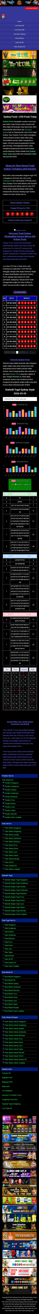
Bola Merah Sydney (11, 984)
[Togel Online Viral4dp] (19, 109)
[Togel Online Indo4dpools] (19, 1209)
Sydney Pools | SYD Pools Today (20, 116)
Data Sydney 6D (10, 963)
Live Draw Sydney (19, 34)
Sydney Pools (8, 122)
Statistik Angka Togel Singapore (16, 880)
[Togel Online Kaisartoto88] (19, 1200)
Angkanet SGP (7, 1078)
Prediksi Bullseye (10, 797)
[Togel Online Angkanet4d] (19, 1263)
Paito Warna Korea (11, 848)
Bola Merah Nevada (11, 1008)
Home (19, 21)
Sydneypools (7, 181)
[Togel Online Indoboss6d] (19, 1129)
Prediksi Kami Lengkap (12, 817)
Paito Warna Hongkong (12, 831)
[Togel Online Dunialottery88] (19, 1236)
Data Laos (8, 949)
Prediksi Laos (9, 807)
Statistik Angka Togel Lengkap (15, 914)
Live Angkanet (7, 1091)
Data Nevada (9, 956)
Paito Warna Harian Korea (13, 1042)
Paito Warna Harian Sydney (14, 1028)
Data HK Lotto (32, 1308)
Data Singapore (10, 925)
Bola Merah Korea (10, 997)
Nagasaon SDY (7, 1082)
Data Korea (8, 945)
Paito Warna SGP (29, 1302)
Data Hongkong (10, 928)
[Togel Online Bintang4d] (19, 1174)
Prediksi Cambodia (11, 793)
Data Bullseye (9, 939)
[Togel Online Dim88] (19, 64)
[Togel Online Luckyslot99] (19, 1218)
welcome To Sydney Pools (11, 1095)
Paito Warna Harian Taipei (13, 1049)
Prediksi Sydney (10, 790)
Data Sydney (9, 932)
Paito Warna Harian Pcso (13, 1039)
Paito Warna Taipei (11, 855)
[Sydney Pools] (20, 230)
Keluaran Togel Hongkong (11, 1104)
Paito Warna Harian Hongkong (15, 1025)
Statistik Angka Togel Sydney (15, 887)
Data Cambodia (10, 935)
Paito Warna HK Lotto (21, 1308)
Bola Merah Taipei (11, 1004)
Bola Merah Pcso (10, 994)
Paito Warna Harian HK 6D (13, 1056)
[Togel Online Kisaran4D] (19, 82)
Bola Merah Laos (10, 1001)
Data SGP (8, 1304)
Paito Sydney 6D (19, 47)
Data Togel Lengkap (11, 966)
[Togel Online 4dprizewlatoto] (19, 1192)
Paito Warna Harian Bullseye (14, 1035)
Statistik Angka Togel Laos (14, 904)
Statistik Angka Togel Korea (14, 900)
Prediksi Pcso (9, 800)
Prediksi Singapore (11, 783)
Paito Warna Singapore (12, 828)
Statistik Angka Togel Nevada (15, 911)
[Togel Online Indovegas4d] (19, 1290)
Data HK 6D (8, 959)
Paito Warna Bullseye (12, 842)
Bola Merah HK (9, 980)
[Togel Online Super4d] (19, 73)
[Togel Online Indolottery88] (19, 1254)
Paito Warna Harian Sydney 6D (15, 1059)
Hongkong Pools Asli (9, 1100)
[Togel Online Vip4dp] (19, 1227)
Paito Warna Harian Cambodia (15, 1032)
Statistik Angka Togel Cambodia (16, 890)
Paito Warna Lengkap (12, 869)
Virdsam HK (6, 1073)
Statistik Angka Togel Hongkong (16, 883)
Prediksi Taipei (9, 810)
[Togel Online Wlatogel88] (19, 1183)
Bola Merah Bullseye (12, 990)
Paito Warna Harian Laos (13, 1046)
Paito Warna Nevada (11, 859)
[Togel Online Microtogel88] (19, 1120)
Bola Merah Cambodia (12, 987)
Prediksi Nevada (10, 814)
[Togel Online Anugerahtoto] (19, 1245)
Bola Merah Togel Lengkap (14, 1011)
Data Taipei (8, 952)
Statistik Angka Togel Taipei (14, 907)
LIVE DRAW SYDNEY (32, 8)
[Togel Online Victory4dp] (19, 1138)
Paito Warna (19, 38)
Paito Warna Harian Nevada (14, 1053)
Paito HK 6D (19, 42)
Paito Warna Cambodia (12, 838)
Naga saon (6, 1086)
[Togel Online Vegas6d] (19, 1156)
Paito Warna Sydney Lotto (26, 1310)
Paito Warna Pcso (11, 845)
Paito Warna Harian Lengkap (14, 1063)
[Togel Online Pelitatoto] (19, 100)
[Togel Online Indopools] (19, 1272)
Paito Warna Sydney (11, 835)
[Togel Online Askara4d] (19, 1165)
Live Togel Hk (7, 1108)
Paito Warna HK (7, 780)
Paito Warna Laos (10, 852)
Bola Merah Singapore (12, 977)
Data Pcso (8, 942)
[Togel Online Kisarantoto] (19, 91)
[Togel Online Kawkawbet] (19, 1147)
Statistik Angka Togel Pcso (14, 897)
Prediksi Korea (9, 804)
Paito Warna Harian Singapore (15, 1022)
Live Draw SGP (19, 30)
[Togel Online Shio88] (19, 1281)
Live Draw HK (19, 26)
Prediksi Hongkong (11, 786)
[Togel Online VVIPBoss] (19, 55)
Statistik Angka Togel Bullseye (15, 894)
